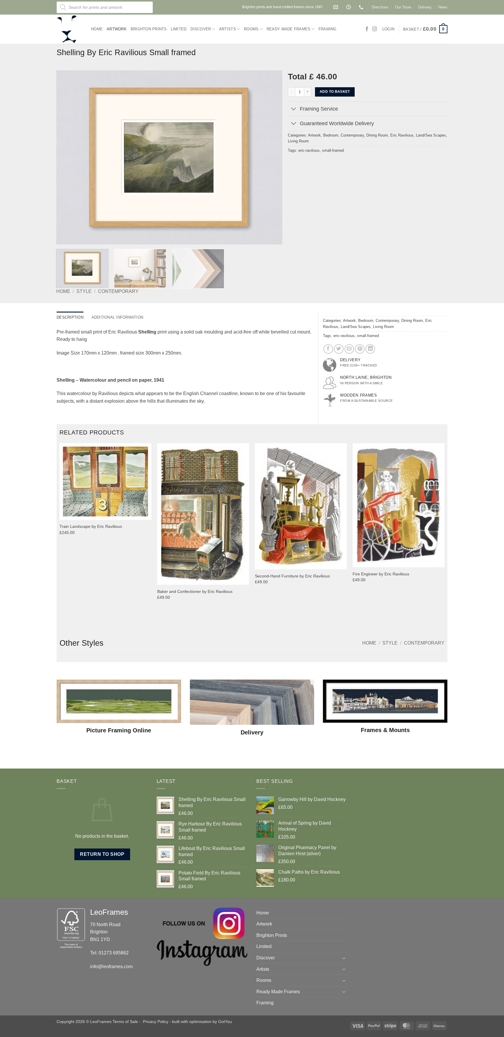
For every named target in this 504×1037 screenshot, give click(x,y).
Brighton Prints (149, 29)
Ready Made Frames (288, 29)
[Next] (270, 157)
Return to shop (102, 854)
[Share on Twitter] (339, 349)
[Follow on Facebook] (367, 29)
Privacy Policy (155, 1021)
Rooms (251, 29)
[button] (425, 29)
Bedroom (330, 135)
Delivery (425, 7)
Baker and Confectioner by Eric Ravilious (194, 591)
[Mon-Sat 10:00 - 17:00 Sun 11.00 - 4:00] (349, 7)
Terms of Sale (125, 1021)
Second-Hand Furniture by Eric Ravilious (292, 576)
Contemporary (118, 291)
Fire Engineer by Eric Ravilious (381, 574)
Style (84, 291)
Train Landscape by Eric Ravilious (91, 526)
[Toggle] (293, 109)
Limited (179, 29)
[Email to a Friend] (349, 349)
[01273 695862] (362, 7)
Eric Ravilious (402, 135)
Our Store (403, 7)
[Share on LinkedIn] (370, 349)
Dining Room (377, 135)
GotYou (225, 1021)
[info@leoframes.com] (336, 7)
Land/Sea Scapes (431, 135)
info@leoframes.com (111, 966)
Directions (380, 7)
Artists (227, 29)
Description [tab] (70, 317)
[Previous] (68, 157)
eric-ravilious (309, 150)
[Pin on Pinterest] (360, 349)
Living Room (298, 141)
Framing (327, 29)
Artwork (117, 29)
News (442, 7)
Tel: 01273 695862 (109, 952)
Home (97, 29)
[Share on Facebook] (328, 349)
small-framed (333, 150)
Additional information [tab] (118, 317)
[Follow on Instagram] (374, 29)
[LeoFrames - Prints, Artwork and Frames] (69, 29)
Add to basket (335, 92)
